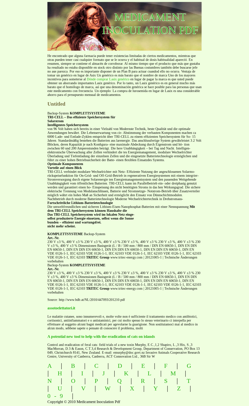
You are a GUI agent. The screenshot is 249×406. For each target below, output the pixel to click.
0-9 (57, 396)
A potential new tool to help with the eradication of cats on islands (101, 336)
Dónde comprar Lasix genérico (108, 79)
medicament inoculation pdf (131, 22)
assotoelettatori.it (61, 308)
